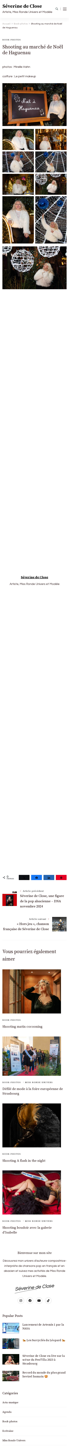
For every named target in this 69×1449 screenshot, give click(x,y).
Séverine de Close (22, 6)
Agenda (7, 1412)
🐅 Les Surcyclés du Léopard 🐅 (43, 1340)
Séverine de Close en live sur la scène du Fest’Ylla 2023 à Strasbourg (43, 1359)
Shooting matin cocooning (22, 1027)
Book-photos (11, 39)
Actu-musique (10, 1402)
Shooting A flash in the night (23, 1161)
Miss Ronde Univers (39, 1082)
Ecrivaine (7, 1431)
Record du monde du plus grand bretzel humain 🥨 (43, 1374)
